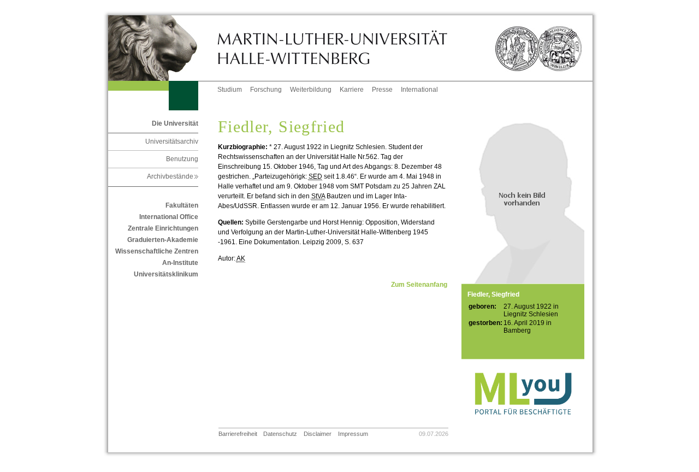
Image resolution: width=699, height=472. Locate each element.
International (419, 89)
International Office (168, 217)
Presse (382, 89)
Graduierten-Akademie (162, 240)
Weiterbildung (310, 89)
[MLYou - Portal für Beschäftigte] (522, 425)
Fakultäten (181, 205)
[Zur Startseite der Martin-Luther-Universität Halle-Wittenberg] (162, 48)
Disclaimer (317, 433)
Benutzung (182, 159)
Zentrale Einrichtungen (163, 228)
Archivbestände (172, 176)
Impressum (353, 433)
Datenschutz (280, 433)
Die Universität (175, 123)
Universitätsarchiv (171, 141)
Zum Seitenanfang (419, 284)
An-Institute (180, 263)
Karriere (352, 89)
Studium (229, 89)
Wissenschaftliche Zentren (156, 251)
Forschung (266, 89)
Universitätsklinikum (166, 274)
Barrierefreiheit (237, 433)
